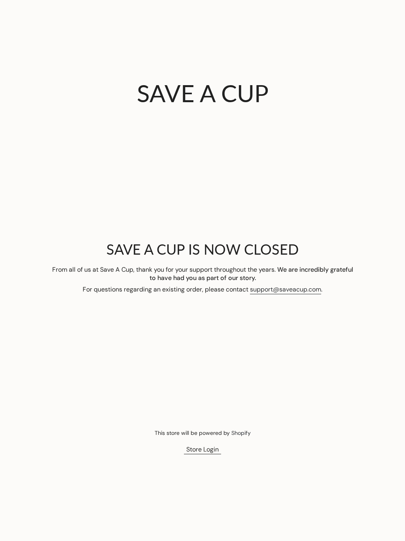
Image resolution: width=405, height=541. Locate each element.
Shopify (241, 432)
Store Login (202, 449)
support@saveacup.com (285, 289)
